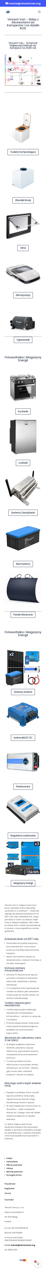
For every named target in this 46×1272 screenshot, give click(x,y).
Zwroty (8, 1193)
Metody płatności (14, 1171)
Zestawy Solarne (23, 692)
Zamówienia (12, 1161)
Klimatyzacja (23, 295)
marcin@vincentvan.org (23, 1245)
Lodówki (23, 463)
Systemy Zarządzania (23, 512)
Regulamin (9, 1188)
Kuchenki (23, 411)
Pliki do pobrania (14, 1165)
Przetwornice (23, 786)
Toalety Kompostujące (23, 152)
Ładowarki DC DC (23, 737)
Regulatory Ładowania (23, 835)
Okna (23, 248)
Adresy (9, 1168)
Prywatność (10, 1184)
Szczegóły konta (14, 1175)
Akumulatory (23, 564)
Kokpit (9, 1158)
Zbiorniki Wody (23, 200)
